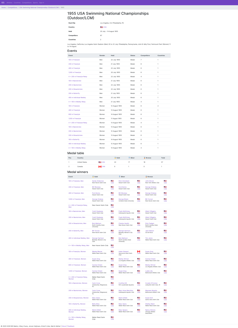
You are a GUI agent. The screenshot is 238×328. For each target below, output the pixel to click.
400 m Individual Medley (77, 97)
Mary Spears (123, 310)
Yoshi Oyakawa (97, 211)
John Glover (149, 181)
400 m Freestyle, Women (77, 259)
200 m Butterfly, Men (76, 231)
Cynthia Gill (123, 283)
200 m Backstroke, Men (77, 217)
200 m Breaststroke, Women (79, 298)
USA (105, 27)
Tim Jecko (149, 238)
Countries (17, 3)
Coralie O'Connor (151, 283)
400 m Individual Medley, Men (79, 238)
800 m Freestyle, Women (77, 265)
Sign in (41, 3)
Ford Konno (123, 187)
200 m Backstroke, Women (78, 290)
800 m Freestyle (74, 114)
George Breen (123, 199)
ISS (2, 2)
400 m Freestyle (74, 68)
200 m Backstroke (75, 85)
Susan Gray (149, 251)
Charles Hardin (124, 223)
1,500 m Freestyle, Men (77, 199)
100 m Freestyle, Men (76, 181)
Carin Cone (96, 283)
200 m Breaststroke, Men (77, 223)
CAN (103, 166)
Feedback (71, 326)
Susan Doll (149, 298)
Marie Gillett (123, 298)
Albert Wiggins (150, 211)
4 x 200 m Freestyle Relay (78, 76)
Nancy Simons (150, 310)
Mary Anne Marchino (126, 290)
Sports (35, 3)
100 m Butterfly (74, 139)
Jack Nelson (149, 231)
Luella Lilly (149, 271)
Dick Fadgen (149, 223)
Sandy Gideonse (98, 181)
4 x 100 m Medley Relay (77, 102)
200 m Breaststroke (75, 89)
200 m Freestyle (74, 64)
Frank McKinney (124, 211)
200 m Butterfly (74, 93)
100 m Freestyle (74, 60)
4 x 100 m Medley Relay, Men (79, 245)
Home (3, 7)
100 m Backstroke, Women (78, 283)
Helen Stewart (124, 251)
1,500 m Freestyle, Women (78, 271)
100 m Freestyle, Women (77, 251)
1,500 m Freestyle (75, 72)
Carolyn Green (150, 259)
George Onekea (150, 187)
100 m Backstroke (75, 81)
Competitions (27, 3)
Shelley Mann (150, 304)
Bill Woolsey (96, 187)
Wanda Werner (97, 251)
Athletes (9, 3)
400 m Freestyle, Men (76, 193)
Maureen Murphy (151, 290)
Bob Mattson (96, 223)
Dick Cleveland (124, 181)
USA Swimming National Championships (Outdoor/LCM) (39, 7)
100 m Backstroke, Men (77, 211)
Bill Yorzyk (149, 199)
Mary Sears (96, 298)
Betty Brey (95, 304)
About (64, 326)
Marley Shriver (124, 259)
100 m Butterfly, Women (77, 304)
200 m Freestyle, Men (76, 187)
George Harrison (124, 231)
